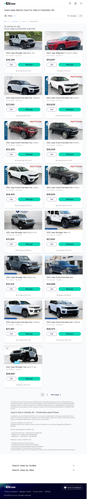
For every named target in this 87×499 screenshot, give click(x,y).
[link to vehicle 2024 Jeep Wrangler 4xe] (23, 40)
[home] (36, 3)
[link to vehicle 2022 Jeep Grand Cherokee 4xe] (64, 85)
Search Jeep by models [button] (24, 465)
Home (5, 21)
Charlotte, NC (34, 21)
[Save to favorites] (7, 34)
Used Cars (14, 21)
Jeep (23, 21)
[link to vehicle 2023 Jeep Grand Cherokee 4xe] (23, 85)
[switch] (80, 15)
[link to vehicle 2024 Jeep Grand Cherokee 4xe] (64, 265)
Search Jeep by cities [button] (23, 470)
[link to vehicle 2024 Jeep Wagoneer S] (64, 40)
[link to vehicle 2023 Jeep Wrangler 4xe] (23, 220)
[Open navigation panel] (81, 3)
